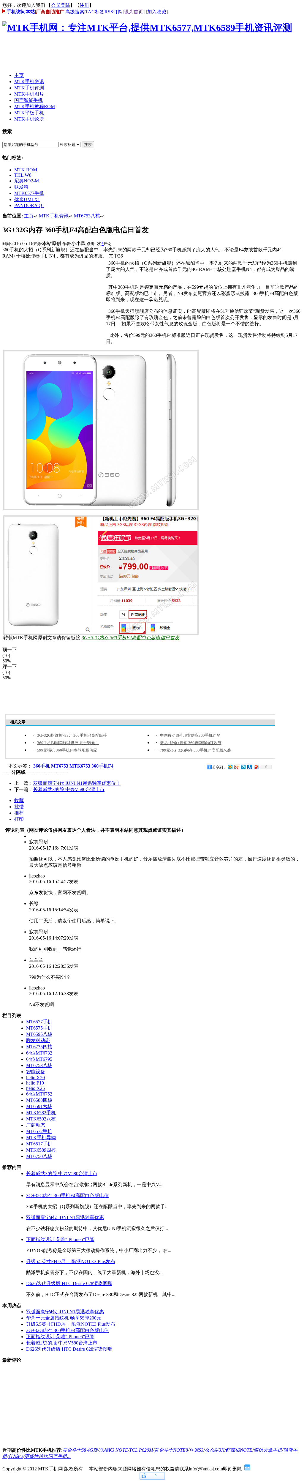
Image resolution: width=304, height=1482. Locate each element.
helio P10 (35, 1082)
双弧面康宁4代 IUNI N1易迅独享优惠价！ (77, 783)
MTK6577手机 (29, 193)
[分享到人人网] (249, 767)
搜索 (88, 144)
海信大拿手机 (268, 1450)
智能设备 (35, 1071)
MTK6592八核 (41, 1118)
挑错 (19, 806)
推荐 (19, 812)
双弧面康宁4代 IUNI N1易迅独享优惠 (65, 1217)
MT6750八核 (39, 1156)
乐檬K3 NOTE (113, 1450)
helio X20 (35, 1077)
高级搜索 (74, 11)
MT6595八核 (39, 1034)
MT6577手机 (39, 1021)
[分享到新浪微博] (236, 767)
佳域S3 (196, 1450)
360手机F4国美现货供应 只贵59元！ (68, 743)
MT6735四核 (39, 1046)
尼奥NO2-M (26, 180)
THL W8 (22, 175)
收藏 (19, 800)
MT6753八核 (87, 215)
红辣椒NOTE (239, 1450)
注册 (84, 5)
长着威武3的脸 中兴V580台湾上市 (68, 789)
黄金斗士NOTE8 (171, 1450)
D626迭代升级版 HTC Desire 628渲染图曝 (69, 1283)
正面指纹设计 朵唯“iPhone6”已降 (60, 1239)
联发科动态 (38, 1040)
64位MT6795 (39, 1059)
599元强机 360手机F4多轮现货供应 (67, 750)
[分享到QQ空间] (230, 767)
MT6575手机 (39, 1027)
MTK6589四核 (41, 1150)
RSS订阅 (113, 11)
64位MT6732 (39, 1052)
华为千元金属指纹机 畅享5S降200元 (63, 1317)
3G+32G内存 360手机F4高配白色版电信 (67, 1195)
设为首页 (133, 11)
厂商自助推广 (50, 11)
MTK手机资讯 (54, 215)
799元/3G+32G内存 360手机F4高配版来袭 (195, 750)
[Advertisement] (110, 54)
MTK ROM (25, 169)
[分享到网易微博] (256, 767)
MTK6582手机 (41, 1112)
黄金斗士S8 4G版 (80, 1450)
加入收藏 (156, 11)
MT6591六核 (39, 1106)
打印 (19, 819)
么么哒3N (214, 1450)
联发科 (21, 187)
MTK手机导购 (41, 1137)
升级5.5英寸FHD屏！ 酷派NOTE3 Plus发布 (70, 1261)
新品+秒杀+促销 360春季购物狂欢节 (190, 743)
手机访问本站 (20, 11)
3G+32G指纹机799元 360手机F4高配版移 (72, 735)
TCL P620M (141, 1450)
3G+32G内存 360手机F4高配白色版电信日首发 (130, 637)
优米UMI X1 (27, 199)
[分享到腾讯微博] (243, 767)
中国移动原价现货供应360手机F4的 (190, 735)
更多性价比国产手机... (47, 1456)
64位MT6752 (39, 1093)
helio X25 (35, 1088)
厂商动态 (35, 1125)
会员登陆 (60, 5)
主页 (29, 215)
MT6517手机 (39, 1143)
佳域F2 (15, 1456)
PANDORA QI (29, 205)
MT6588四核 (39, 1100)
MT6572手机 (39, 1131)
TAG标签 (94, 11)
